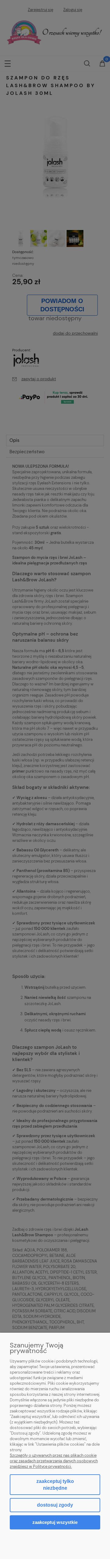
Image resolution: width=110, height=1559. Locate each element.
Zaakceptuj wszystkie (55, 1522)
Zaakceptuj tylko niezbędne (55, 1485)
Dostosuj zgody (55, 1505)
